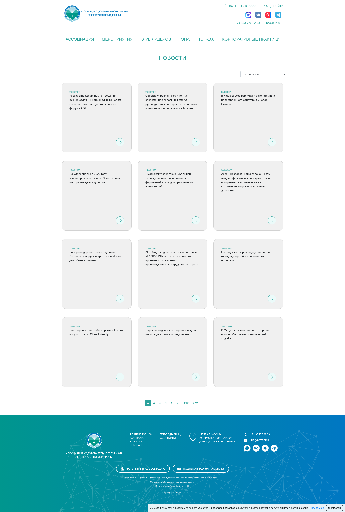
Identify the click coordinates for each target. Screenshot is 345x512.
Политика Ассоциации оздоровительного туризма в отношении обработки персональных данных (172, 478)
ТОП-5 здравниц (170, 434)
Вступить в (248, 5)
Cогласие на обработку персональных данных (172, 482)
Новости (136, 441)
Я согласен (334, 508)
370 (195, 402)
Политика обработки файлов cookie (172, 486)
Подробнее (317, 508)
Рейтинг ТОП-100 (141, 434)
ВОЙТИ (278, 6)
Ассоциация (80, 39)
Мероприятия (117, 39)
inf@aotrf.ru (273, 22)
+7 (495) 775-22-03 (247, 22)
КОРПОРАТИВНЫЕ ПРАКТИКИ (251, 39)
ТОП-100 (206, 39)
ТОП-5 (184, 39)
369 (186, 402)
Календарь (137, 438)
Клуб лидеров (155, 39)
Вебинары (137, 445)
